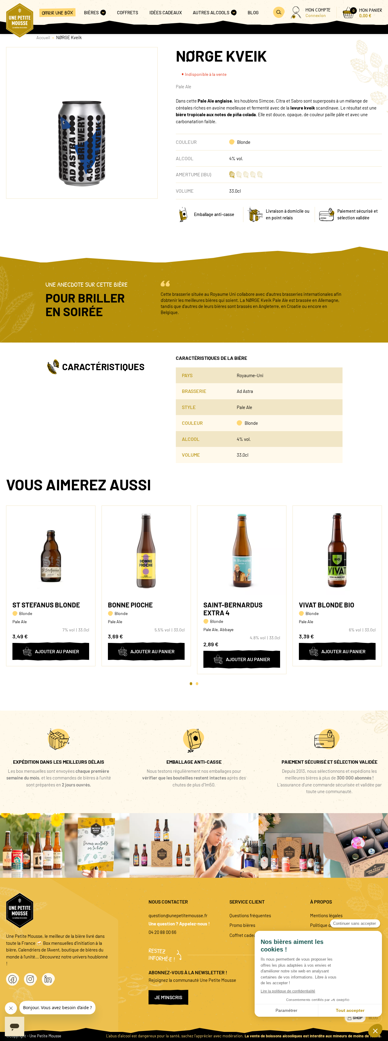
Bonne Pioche (130, 605)
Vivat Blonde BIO (326, 605)
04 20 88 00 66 (162, 932)
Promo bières (242, 925)
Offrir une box (57, 12)
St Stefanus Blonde (46, 605)
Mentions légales (326, 915)
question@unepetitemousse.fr (178, 915)
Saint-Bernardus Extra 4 (233, 609)
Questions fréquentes (250, 915)
